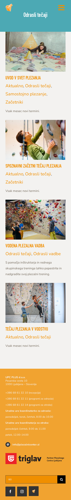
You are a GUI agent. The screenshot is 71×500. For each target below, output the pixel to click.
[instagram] (22, 491)
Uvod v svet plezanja (23, 78)
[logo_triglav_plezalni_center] (35, 454)
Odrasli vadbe (47, 254)
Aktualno (14, 86)
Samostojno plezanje (25, 94)
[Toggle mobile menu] (62, 7)
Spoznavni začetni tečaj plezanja (33, 166)
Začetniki (14, 102)
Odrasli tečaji (38, 86)
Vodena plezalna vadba (24, 246)
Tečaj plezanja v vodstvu (26, 329)
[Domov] (34, 491)
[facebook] (10, 491)
